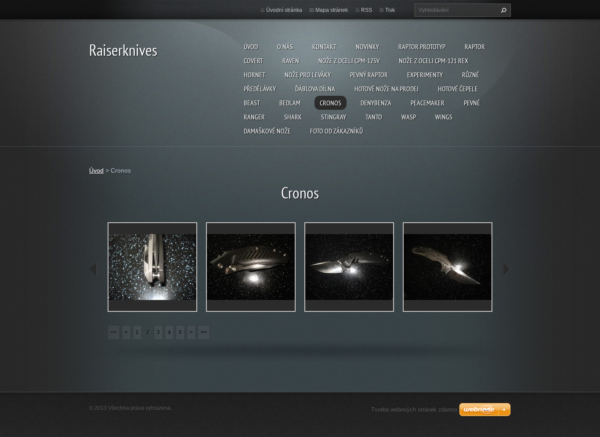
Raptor (475, 46)
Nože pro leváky (308, 74)
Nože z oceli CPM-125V (349, 60)
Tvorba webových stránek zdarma (414, 409)
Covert (253, 60)
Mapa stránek (331, 10)
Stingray (333, 116)
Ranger (254, 116)
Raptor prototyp (421, 46)
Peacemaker (428, 102)
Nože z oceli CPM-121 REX (433, 60)
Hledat (502, 10)
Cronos (330, 102)
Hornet (254, 74)
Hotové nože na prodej (386, 88)
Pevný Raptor (369, 74)
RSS (366, 10)
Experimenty (425, 74)
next (506, 269)
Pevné (472, 102)
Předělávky (260, 88)
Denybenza (376, 102)
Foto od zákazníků (336, 130)
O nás (285, 46)
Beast (252, 102)
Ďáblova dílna (315, 88)
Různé (470, 74)
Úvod (251, 46)
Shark (293, 116)
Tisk (390, 10)
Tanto (373, 116)
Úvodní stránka (284, 10)
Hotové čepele (458, 88)
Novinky (367, 46)
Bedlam (289, 102)
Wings (443, 116)
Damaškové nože (267, 130)
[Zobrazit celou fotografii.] (152, 267)
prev (93, 269)
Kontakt (324, 46)
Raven (290, 60)
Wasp (408, 116)
